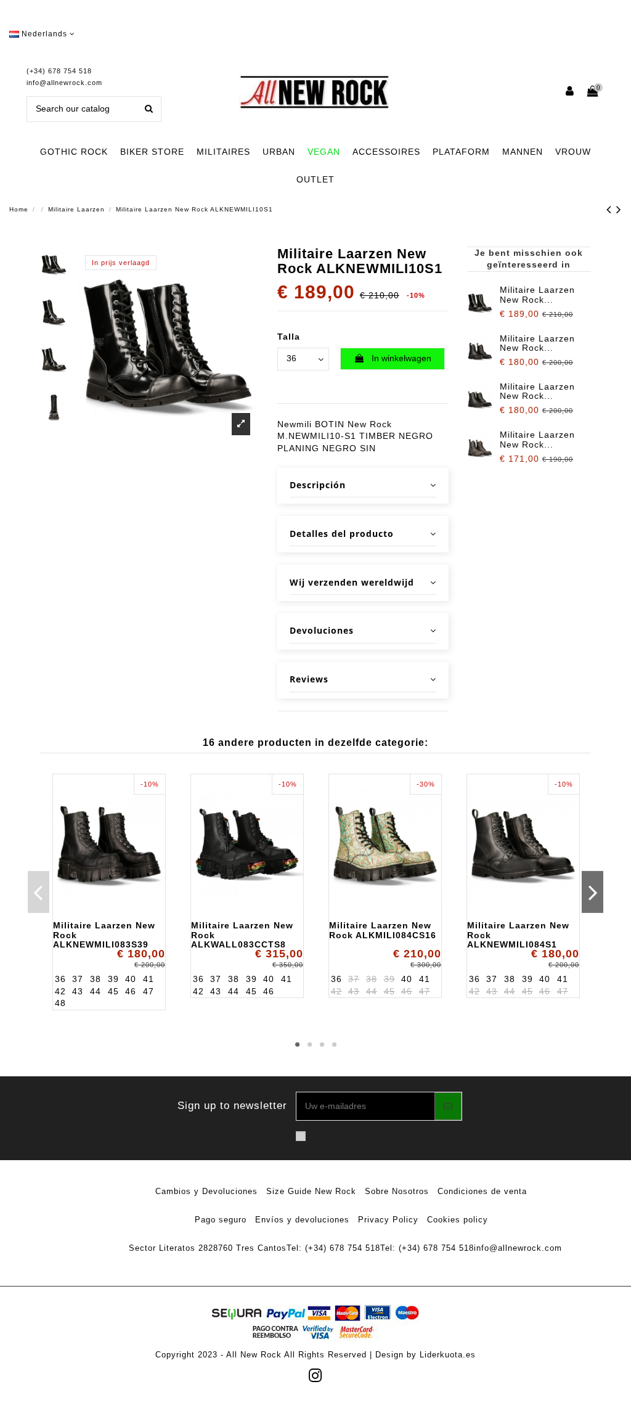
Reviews (309, 679)
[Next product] (619, 209)
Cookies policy (457, 1219)
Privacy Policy (388, 1219)
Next (592, 892)
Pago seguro (220, 1219)
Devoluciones (322, 630)
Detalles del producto (342, 533)
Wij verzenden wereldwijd (352, 582)
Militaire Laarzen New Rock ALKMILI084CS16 (382, 929)
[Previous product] (611, 209)
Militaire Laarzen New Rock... (537, 294)
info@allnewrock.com (64, 82)
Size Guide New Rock (311, 1191)
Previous (38, 892)
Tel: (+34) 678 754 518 (333, 1248)
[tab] (363, 486)
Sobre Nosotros (397, 1191)
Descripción (318, 485)
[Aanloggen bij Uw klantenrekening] (570, 92)
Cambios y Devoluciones (206, 1191)
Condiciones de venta (482, 1191)
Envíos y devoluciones (302, 1219)
